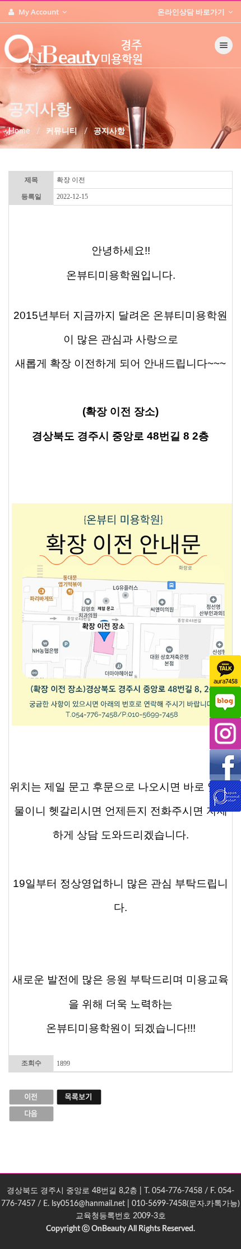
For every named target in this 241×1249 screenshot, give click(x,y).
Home (19, 131)
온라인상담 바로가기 (191, 12)
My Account (39, 12)
